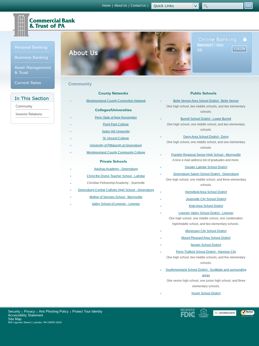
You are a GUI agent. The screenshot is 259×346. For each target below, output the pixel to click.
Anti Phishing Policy (54, 311)
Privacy (29, 311)
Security (14, 311)
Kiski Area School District (206, 206)
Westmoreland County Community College (116, 152)
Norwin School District (206, 245)
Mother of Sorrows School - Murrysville (116, 197)
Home (106, 5)
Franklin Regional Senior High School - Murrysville (206, 155)
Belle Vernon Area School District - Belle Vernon (206, 101)
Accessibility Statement (25, 315)
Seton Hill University (116, 131)
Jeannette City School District (206, 199)
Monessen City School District (205, 231)
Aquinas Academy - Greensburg (116, 169)
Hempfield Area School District (206, 192)
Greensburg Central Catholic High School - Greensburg (116, 190)
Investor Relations (29, 114)
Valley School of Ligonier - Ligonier (116, 204)
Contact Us (138, 5)
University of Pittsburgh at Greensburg (116, 145)
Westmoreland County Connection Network (116, 101)
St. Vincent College (116, 138)
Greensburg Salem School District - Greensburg (206, 174)
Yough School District (206, 293)
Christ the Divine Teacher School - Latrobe (116, 176)
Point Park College (116, 124)
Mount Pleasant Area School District (205, 238)
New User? (205, 45)
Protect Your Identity (87, 311)
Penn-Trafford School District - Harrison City (206, 252)
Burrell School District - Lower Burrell (206, 119)
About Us (120, 5)
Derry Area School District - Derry (206, 137)
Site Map (14, 319)
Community (24, 106)
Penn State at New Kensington (116, 117)
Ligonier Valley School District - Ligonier (206, 213)
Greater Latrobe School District (206, 167)
